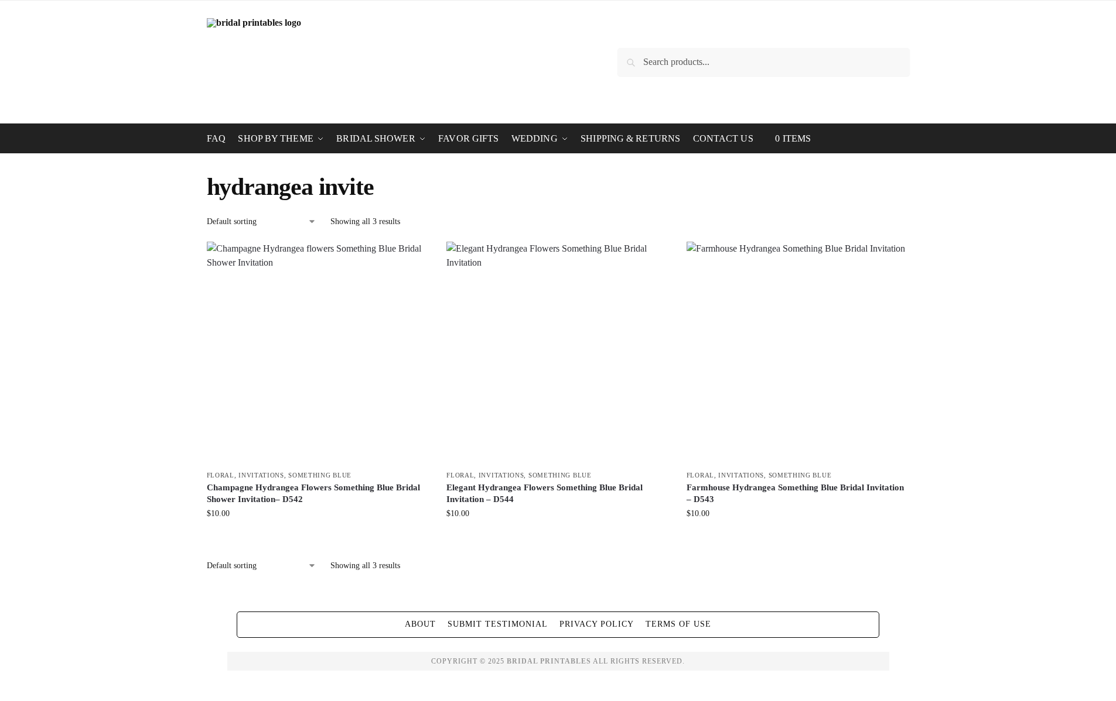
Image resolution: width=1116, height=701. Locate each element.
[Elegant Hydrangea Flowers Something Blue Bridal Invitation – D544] (557, 353)
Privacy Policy (596, 624)
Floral (220, 475)
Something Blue (319, 475)
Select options (317, 538)
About (420, 624)
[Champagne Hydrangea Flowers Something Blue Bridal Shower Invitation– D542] (318, 353)
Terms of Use (678, 624)
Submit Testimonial (498, 624)
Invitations (261, 475)
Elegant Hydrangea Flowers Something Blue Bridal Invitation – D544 (544, 493)
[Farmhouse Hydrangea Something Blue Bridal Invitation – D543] (798, 353)
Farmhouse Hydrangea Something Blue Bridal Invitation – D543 (795, 493)
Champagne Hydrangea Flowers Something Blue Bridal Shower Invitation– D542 (313, 493)
